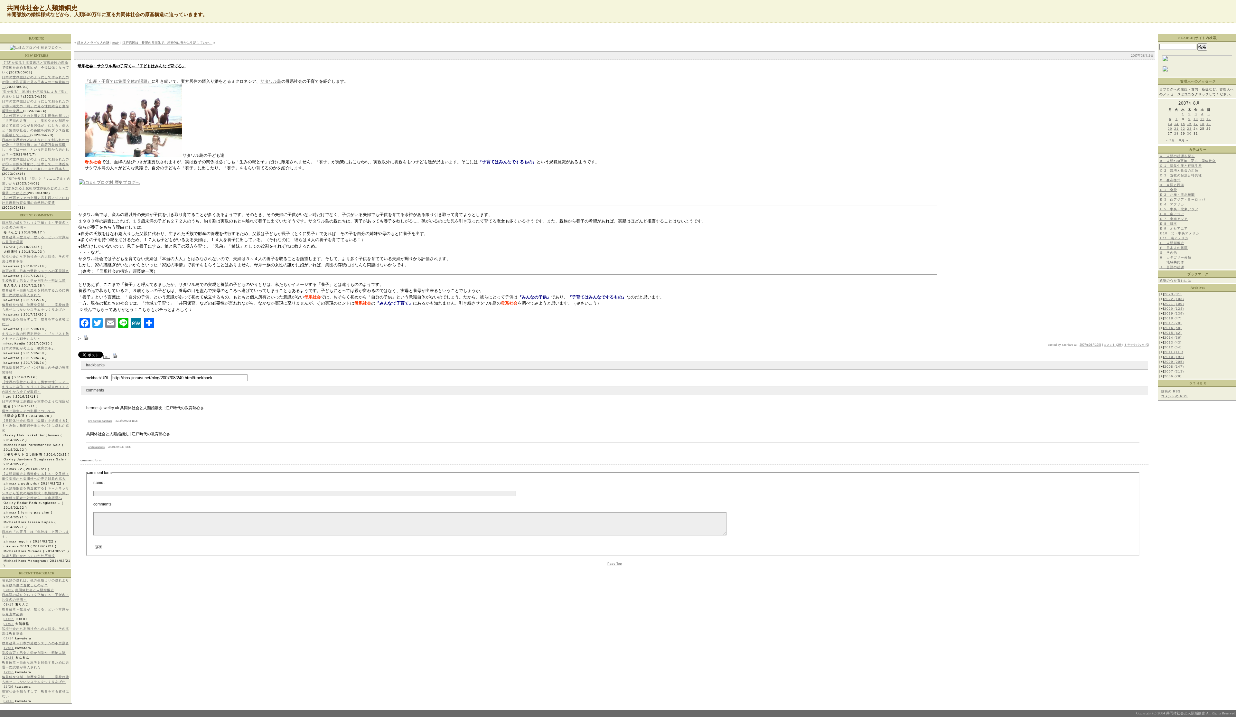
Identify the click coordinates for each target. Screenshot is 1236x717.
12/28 (9, 657)
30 (1189, 133)
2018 (1173, 318)
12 (1208, 119)
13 (1170, 124)
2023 (1173, 294)
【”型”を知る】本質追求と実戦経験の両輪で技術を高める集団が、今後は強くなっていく (35, 67)
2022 (1174, 299)
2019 (1174, 313)
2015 (1173, 333)
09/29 (9, 590)
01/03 (9, 624)
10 (1196, 119)
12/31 (9, 648)
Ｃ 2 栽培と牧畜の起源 (1178, 170)
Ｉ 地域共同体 (1171, 262)
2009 (1174, 361)
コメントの (1174, 396)
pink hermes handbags (100, 421)
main (115, 42)
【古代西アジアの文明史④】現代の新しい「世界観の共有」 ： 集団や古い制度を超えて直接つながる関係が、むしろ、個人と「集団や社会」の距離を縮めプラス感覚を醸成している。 (35, 125)
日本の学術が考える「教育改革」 (28, 348)
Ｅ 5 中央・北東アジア (1178, 209)
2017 (1173, 323)
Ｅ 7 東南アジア (1173, 219)
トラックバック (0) (1136, 344)
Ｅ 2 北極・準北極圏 (1177, 194)
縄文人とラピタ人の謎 (93, 42)
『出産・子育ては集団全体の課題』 (118, 81)
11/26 (9, 686)
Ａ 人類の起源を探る (1177, 156)
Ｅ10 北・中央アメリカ (1179, 233)
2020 (1174, 308)
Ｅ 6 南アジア (1171, 214)
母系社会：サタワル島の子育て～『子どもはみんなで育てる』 (132, 66)
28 (1176, 133)
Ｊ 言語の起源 (1171, 267)
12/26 (9, 672)
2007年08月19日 (1090, 344)
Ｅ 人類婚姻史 (1171, 243)
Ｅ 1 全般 (1168, 190)
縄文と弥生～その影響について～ (28, 411)
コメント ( (1110, 344)
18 (1202, 124)
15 (1183, 124)
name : (99, 482)
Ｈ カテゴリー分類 (1175, 257)
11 (1202, 119)
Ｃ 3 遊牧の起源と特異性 (1180, 175)
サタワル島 (270, 81)
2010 (1174, 357)
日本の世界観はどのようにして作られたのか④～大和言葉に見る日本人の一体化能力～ (35, 82)
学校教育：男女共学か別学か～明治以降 (34, 280)
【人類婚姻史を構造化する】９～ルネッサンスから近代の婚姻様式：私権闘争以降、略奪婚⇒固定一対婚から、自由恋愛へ (35, 493)
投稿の (1171, 391)
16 (1189, 124)
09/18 (9, 701)
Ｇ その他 (1168, 252)
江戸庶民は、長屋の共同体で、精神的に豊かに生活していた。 (167, 42)
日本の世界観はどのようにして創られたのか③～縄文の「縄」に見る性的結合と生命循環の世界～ (35, 106)
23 (1189, 128)
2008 (1174, 366)
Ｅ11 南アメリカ (1173, 238)
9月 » (1183, 140)
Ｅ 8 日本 (1168, 223)
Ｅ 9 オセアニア (1173, 228)
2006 (1173, 376)
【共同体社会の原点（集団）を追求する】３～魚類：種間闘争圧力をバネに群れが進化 (35, 425)
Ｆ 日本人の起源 (1173, 248)
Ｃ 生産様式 (1170, 180)
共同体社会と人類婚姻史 (34, 590)
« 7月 (1170, 140)
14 (1176, 124)
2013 (1173, 342)
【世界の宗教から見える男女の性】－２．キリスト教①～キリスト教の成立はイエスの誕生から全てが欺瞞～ (35, 386)
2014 (1173, 337)
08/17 (9, 604)
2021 (1174, 304)
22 (1183, 128)
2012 (1173, 347)
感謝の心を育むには (1175, 280)
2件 (1119, 344)
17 (1196, 124)
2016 (1173, 328)
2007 (1174, 371)
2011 (1173, 352)
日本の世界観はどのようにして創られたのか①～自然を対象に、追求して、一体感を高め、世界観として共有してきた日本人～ (35, 164)
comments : (103, 504)
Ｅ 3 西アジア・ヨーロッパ (1182, 199)
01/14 (9, 638)
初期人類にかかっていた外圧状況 (28, 556)
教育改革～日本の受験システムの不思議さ (35, 271)
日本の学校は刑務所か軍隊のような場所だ (35, 401)
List (106, 356)
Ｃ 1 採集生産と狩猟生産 (1180, 165)
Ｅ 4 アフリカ (1171, 204)
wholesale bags (96, 447)
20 (1170, 128)
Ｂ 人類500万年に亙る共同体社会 (1187, 161)
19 (1208, 124)
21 (1176, 128)
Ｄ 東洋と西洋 (1171, 185)
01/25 (9, 619)
